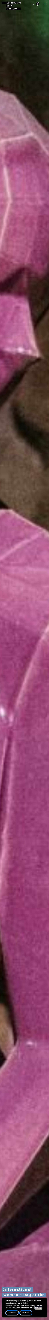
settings (38, 1308)
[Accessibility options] (37, 4)
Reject (25, 1313)
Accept (12, 1313)
